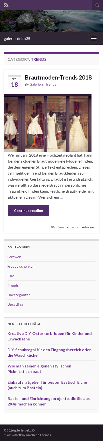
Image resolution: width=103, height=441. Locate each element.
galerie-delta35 (17, 38)
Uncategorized (19, 295)
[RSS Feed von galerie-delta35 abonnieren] (6, 4)
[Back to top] (92, 429)
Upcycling (15, 304)
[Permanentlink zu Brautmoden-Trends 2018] (48, 122)
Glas (11, 276)
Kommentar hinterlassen (75, 227)
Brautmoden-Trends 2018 (58, 77)
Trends (50, 84)
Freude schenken (21, 266)
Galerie (35, 84)
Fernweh (14, 257)
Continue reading (28, 210)
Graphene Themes (38, 435)
